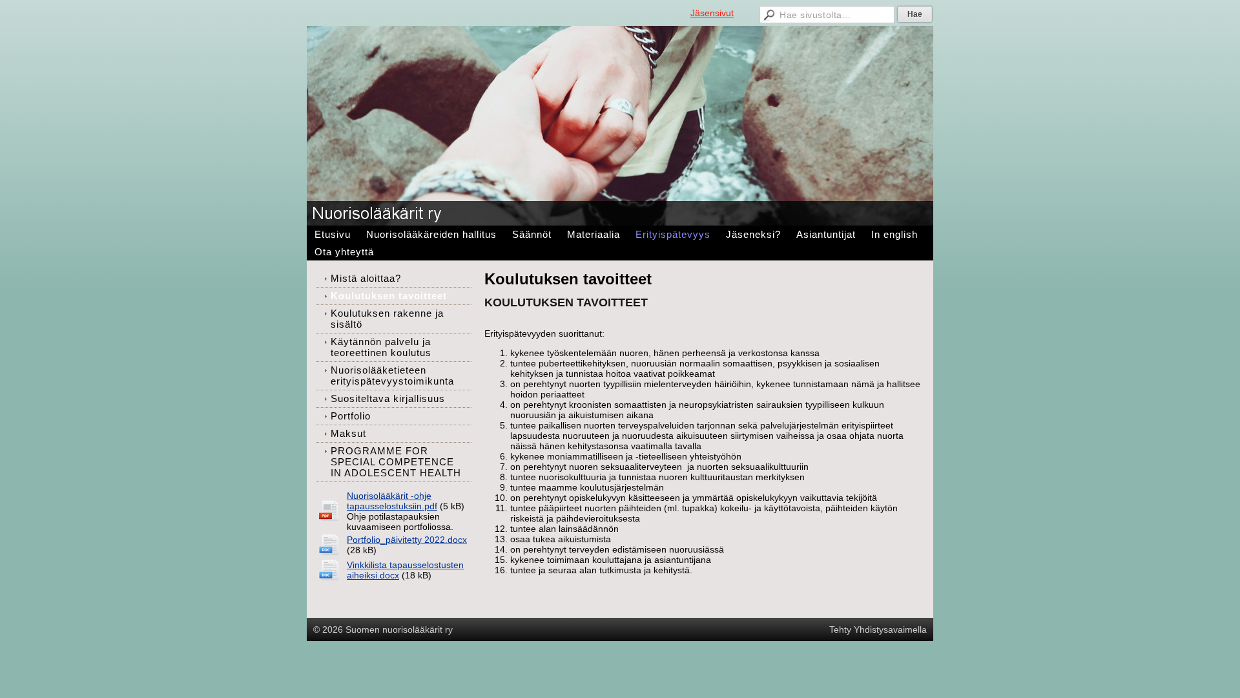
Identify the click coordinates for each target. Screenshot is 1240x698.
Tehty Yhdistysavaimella (878, 629)
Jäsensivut (712, 13)
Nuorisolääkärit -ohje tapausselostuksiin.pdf (392, 501)
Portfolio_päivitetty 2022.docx (407, 539)
